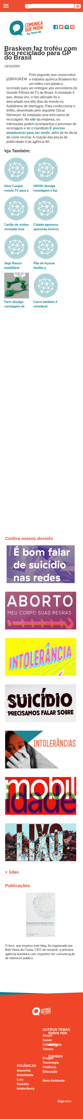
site (33, 119)
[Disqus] (41, 370)
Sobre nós (57, 1033)
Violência (49, 1067)
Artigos (55, 1044)
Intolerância (25, 1088)
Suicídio (23, 1084)
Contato (55, 1056)
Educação (50, 1071)
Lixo (20, 1079)
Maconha (23, 1070)
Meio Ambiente (54, 1080)
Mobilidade (25, 1075)
